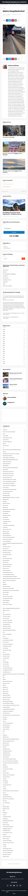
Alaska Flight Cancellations (14, 457)
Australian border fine (14, 491)
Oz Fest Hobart (14, 713)
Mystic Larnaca (14, 699)
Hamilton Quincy (14, 586)
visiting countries (14, 854)
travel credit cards (14, 848)
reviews (14, 834)
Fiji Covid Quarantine (14, 558)
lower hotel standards (14, 826)
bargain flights (14, 806)
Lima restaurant (14, 672)
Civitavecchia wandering (14, 525)
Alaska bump (14, 465)
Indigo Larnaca (14, 610)
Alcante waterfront (14, 477)
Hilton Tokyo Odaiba (14, 604)
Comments (7, 248)
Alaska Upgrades (14, 463)
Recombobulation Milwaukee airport (14, 739)
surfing (14, 844)
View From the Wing (7, 286)
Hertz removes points (14, 596)
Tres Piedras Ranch (14, 785)
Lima (14, 433)
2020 (14, 341)
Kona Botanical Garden (14, 640)
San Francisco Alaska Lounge (14, 759)
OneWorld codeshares (14, 711)
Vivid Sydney (14, 794)
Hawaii (14, 443)
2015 (14, 351)
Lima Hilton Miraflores (14, 668)
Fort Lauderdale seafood (14, 574)
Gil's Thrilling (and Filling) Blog (9, 274)
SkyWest (14, 765)
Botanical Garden (14, 515)
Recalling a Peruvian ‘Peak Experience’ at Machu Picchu (12, 213)
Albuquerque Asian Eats (15, 373)
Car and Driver (14, 519)
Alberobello (14, 469)
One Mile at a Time (7, 280)
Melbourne (14, 687)
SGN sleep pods (14, 753)
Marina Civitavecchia (14, 681)
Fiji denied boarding (14, 564)
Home (4, 8)
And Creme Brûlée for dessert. (14, 481)
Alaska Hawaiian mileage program (14, 459)
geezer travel (14, 824)
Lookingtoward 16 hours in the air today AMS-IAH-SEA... (14, 674)
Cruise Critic (5, 270)
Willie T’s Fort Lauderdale (14, 798)
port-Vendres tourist (14, 832)
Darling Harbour (14, 533)
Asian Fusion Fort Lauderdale (14, 485)
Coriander (14, 527)
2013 (14, 355)
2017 (14, 347)
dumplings (14, 818)
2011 (14, 359)
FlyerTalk (5, 272)
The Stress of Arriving (8, 137)
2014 (14, 353)
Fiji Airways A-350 (14, 552)
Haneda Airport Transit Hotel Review (14, 590)
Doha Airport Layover (14, 539)
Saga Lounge (14, 757)
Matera (14, 685)
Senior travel (14, 445)
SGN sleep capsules (14, 751)
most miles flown (14, 830)
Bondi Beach (14, 513)
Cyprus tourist (14, 531)
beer (14, 810)
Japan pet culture (14, 628)
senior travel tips (14, 836)
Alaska (14, 451)
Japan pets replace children (14, 630)
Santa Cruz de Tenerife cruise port (14, 763)
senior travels (14, 838)
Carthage (14, 523)
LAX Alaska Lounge (14, 646)
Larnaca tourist (14, 656)
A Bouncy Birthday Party (15, 378)
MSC (14, 677)
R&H (14, 731)
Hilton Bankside (14, 600)
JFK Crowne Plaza (14, 614)
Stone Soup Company (14, 769)
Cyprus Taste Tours (14, 529)
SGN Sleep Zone (14, 749)
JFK (14, 612)
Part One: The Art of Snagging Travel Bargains (12, 171)
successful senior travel (14, 842)
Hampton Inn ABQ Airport (14, 588)
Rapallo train (14, 737)
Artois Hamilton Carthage (14, 483)
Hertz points (14, 594)
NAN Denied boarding (14, 701)
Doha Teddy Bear (14, 541)
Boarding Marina (14, 511)
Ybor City (14, 800)
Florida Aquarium (14, 570)
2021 (14, 339)
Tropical (14, 788)
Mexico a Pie (14, 691)
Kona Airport (14, 638)
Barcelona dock (14, 503)
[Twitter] (10, 20)
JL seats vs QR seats (14, 622)
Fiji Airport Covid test (14, 550)
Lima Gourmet (14, 666)
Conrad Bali (14, 435)
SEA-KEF (14, 747)
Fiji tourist (14, 429)
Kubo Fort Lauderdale (14, 644)
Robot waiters (14, 745)
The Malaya (14, 781)
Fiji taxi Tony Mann (14, 566)
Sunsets (14, 771)
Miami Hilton (14, 693)
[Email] (15, 20)
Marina (14, 679)
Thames (14, 779)
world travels (14, 856)
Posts (6, 247)
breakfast (14, 812)
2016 (14, 349)
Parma (14, 721)
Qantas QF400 (13, 384)
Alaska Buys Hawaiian (14, 455)
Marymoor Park (14, 683)
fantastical (14, 822)
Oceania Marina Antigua (14, 703)
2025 (14, 331)
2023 (14, 335)
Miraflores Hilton (14, 695)
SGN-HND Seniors (14, 755)
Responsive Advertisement (14, 863)
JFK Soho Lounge (14, 616)
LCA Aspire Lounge (14, 650)
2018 (14, 345)
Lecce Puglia (14, 662)
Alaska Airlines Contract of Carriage (14, 453)
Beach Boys (14, 507)
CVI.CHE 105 (14, 517)
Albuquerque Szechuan (14, 473)
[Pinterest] (12, 20)
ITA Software (6, 278)
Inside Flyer (5, 276)
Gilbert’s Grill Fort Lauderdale (14, 580)
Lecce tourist (14, 664)
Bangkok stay (14, 499)
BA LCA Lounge (14, 493)
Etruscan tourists (14, 546)
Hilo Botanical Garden (14, 598)
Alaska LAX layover (14, 461)
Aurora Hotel (14, 487)
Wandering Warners (14, 796)
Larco (14, 652)
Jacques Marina (14, 624)
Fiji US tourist (14, 562)
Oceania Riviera (14, 707)
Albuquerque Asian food (14, 471)
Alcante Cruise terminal (14, 475)
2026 (14, 329)
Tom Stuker (14, 783)
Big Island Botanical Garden (14, 509)
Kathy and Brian (13, 65)
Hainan (14, 582)
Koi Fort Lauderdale (14, 634)
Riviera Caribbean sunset (14, 741)
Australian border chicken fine (14, 489)
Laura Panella (14, 658)
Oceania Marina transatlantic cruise (14, 705)
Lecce (14, 660)
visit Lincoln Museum (14, 852)
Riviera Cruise (14, 743)
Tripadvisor (5, 282)
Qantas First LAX (14, 725)
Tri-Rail (14, 786)
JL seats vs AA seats (14, 620)
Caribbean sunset (14, 521)
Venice (14, 792)
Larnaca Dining (14, 654)
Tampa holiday (14, 777)
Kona (14, 636)
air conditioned (14, 802)
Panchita (14, 717)
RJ (14, 733)
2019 (14, 343)
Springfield (14, 767)
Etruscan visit (14, 548)
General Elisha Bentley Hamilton (14, 576)
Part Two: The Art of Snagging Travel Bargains (12, 154)
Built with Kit (14, 236)
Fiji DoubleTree (14, 560)
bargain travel (14, 808)
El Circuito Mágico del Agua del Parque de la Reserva (14, 544)
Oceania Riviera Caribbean (14, 709)
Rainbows (14, 735)
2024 (14, 333)
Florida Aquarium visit (14, 572)
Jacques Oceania (14, 626)
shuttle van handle (14, 840)
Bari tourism (14, 505)
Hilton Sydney (14, 602)
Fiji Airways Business (14, 554)
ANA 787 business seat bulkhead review (14, 449)
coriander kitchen (14, 816)
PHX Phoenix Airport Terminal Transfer (14, 715)
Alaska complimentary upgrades (14, 467)
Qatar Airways (14, 729)
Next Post (24, 191)
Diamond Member (14, 535)
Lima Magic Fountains (14, 670)
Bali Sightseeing (14, 495)
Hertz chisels (14, 592)
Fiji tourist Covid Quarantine (14, 431)
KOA (14, 632)
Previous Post (5, 191)
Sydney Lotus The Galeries (14, 775)
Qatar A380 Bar (14, 727)
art (14, 804)
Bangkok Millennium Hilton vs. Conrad (14, 497)
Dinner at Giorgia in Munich (14, 537)
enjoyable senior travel (14, 820)
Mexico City (14, 689)
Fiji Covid (14, 556)
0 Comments (7, 15)
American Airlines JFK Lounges (14, 479)
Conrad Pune (14, 439)
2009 (14, 363)
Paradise (14, 719)
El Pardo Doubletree (14, 441)
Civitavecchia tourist (14, 437)
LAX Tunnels (14, 648)
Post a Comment (6, 186)
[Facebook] (7, 20)
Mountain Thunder (14, 697)
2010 (14, 361)
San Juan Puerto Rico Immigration (14, 761)
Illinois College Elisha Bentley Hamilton (14, 608)
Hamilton (14, 584)
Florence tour (14, 568)
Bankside (14, 501)
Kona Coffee (14, 642)
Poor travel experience (14, 723)
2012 (14, 357)
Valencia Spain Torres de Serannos (14, 790)
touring (14, 846)
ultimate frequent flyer (14, 850)
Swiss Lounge (14, 773)
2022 (14, 337)
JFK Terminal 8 (14, 618)
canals (14, 814)
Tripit (4, 284)
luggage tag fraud (14, 828)
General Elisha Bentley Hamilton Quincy (14, 578)
